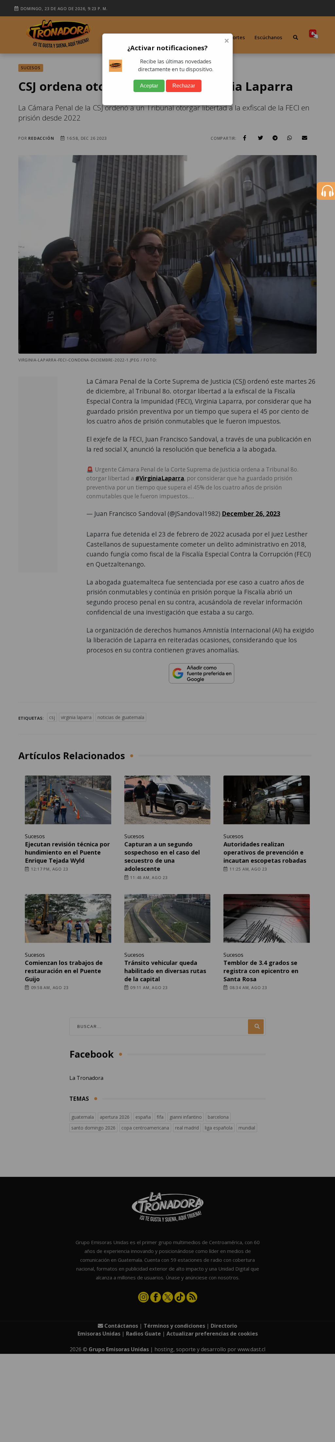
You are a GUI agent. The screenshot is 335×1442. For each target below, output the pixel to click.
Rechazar (183, 85)
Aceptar (149, 85)
